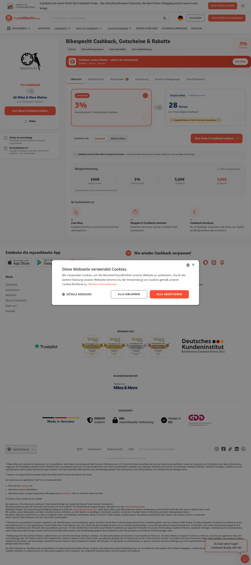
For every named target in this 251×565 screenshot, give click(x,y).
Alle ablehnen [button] (129, 294)
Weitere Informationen (102, 284)
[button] (77, 294)
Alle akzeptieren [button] (169, 294)
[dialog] (125, 282)
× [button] (193, 264)
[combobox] (188, 265)
